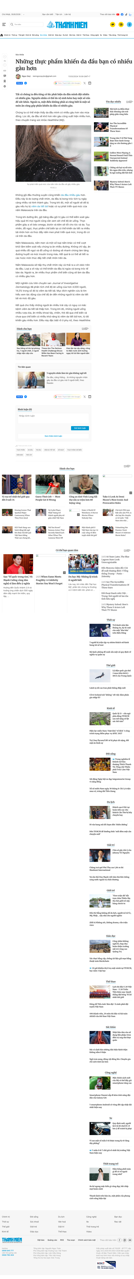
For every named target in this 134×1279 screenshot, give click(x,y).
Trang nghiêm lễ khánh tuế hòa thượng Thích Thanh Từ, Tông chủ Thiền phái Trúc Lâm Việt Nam (122, 765)
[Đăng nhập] (129, 24)
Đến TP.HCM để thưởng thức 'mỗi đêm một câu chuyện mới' (110, 832)
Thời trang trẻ (122, 35)
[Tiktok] (126, 14)
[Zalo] (130, 14)
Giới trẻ (51, 35)
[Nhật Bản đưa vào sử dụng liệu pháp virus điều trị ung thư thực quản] (100, 1037)
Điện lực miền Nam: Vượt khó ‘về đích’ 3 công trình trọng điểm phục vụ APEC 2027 (110, 732)
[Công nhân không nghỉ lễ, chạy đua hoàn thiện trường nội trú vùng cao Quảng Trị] (100, 946)
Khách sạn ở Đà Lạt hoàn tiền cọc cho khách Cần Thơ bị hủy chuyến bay (122, 811)
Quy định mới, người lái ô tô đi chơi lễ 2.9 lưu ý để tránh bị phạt (122, 1126)
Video (105, 35)
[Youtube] (117, 14)
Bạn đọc (118, 1216)
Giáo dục (58, 35)
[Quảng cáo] (112, 24)
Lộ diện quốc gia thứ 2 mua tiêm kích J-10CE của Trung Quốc (122, 673)
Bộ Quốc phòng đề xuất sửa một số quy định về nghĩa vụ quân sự (110, 653)
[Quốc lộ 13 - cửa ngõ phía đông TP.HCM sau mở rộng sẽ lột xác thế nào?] (100, 718)
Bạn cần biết (47, 14)
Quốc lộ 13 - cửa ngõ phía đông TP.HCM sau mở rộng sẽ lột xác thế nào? (121, 717)
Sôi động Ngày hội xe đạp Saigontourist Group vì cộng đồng (110, 780)
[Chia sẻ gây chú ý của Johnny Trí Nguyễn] (100, 855)
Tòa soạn (71, 1240)
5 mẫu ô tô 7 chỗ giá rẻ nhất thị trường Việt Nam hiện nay (110, 1151)
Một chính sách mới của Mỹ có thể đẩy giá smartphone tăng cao (122, 1080)
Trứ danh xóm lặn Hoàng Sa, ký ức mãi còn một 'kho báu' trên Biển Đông (122, 629)
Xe (101, 35)
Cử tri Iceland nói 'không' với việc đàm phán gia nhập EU (109, 696)
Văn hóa (72, 35)
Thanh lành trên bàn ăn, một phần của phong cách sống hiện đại (110, 1197)
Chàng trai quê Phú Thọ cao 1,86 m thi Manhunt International (106, 868)
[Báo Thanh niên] (12, 1240)
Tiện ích (58, 14)
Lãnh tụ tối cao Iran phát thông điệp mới (108, 688)
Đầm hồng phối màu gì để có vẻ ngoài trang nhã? (122, 1171)
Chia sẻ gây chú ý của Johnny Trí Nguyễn (122, 851)
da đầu (30, 450)
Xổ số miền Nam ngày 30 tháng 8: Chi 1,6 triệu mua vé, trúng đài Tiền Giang (110, 789)
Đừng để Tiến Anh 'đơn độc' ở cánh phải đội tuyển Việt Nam (109, 1005)
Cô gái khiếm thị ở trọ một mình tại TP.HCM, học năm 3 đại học (111, 969)
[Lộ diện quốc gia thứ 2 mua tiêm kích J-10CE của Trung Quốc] (100, 675)
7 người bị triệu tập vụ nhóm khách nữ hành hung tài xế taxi (109, 643)
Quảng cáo (52, 1240)
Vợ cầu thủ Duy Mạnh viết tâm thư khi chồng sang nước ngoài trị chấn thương (109, 878)
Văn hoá (62, 1221)
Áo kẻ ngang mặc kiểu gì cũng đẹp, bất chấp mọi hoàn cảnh (109, 1187)
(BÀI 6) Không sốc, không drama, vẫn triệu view (109, 923)
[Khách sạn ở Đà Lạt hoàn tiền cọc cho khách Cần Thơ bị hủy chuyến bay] (100, 812)
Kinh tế (28, 35)
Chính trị (7, 35)
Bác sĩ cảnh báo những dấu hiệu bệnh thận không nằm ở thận (108, 1050)
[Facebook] (122, 14)
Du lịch (65, 35)
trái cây (29, 455)
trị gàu (38, 450)
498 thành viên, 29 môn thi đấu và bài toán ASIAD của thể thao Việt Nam (108, 1014)
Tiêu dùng (112, 35)
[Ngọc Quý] (18, 76)
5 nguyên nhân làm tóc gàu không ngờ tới (66, 373)
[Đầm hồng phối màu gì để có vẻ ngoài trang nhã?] (100, 1174)
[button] (4, 56)
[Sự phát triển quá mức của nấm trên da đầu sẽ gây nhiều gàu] (53, 153)
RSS (62, 1240)
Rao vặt (117, 1221)
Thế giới (21, 35)
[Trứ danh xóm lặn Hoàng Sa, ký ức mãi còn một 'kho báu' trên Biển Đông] (100, 630)
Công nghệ (94, 35)
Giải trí (78, 35)
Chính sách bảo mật (87, 1240)
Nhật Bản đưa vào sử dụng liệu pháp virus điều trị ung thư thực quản (122, 1036)
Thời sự (14, 35)
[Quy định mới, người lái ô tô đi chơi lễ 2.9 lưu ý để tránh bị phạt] (100, 1128)
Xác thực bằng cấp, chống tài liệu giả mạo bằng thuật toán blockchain (110, 959)
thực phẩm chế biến (74, 450)
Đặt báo (41, 1240)
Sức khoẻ (34, 1221)
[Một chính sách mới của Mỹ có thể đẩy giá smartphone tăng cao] (100, 1083)
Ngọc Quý (26, 76)
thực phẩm (21, 450)
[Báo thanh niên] (67, 24)
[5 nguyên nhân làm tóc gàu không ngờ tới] (31, 380)
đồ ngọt (61, 450)
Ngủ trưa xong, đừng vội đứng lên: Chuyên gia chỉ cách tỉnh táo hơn (110, 1060)
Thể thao (86, 35)
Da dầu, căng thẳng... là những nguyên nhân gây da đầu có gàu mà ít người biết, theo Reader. (67, 380)
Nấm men (20, 455)
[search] (26, 24)
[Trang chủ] (2, 35)
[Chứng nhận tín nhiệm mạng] (106, 1265)
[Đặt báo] (121, 24)
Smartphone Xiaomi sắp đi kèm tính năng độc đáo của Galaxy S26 (110, 1096)
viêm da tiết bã (39, 206)
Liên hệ (67, 14)
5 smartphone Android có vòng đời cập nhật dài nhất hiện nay (111, 1105)
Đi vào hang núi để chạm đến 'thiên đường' (109, 824)
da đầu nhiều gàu (70, 195)
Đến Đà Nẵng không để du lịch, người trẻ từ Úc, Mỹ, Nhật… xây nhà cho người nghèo (110, 914)
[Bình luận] (4, 75)
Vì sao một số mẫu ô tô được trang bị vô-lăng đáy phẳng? (109, 1141)
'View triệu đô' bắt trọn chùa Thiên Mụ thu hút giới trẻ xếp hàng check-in (121, 899)
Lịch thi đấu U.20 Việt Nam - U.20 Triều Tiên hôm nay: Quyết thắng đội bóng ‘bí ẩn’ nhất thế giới (122, 992)
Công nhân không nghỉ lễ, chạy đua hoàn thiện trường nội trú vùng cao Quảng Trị (121, 946)
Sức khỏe (43, 35)
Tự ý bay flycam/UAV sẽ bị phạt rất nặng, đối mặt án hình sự (109, 741)
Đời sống (35, 35)
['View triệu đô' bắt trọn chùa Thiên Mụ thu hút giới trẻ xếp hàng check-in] (100, 900)
